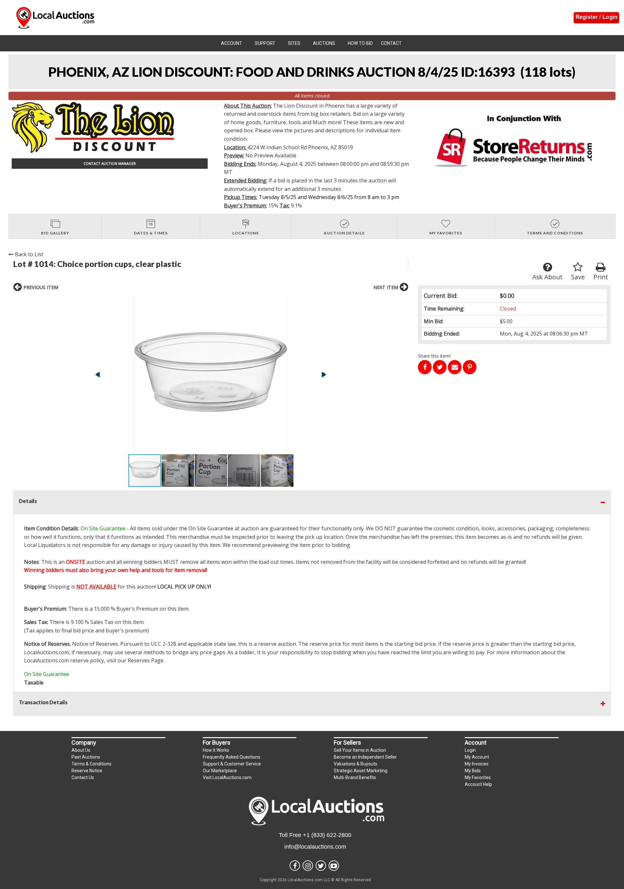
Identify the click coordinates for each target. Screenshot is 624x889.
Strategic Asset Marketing (360, 770)
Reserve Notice (87, 770)
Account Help (478, 784)
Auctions (324, 43)
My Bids (473, 770)
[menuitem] (235, 43)
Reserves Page (145, 660)
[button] (210, 375)
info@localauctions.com (315, 846)
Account (231, 43)
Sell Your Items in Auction (360, 750)
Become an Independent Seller (365, 757)
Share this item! (434, 356)
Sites (294, 43)
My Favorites (478, 777)
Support (265, 43)
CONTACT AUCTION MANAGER (110, 163)
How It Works (216, 750)
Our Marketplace (220, 770)
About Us (81, 750)
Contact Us (83, 777)
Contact (391, 43)
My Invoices (476, 763)
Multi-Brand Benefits (355, 777)
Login (470, 750)
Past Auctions (86, 757)
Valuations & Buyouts (355, 763)
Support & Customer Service (232, 763)
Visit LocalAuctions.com (227, 777)
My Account (477, 757)
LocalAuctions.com (46, 652)
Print (600, 276)
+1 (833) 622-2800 (327, 835)
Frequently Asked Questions (231, 757)
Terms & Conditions (91, 763)
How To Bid (360, 43)
